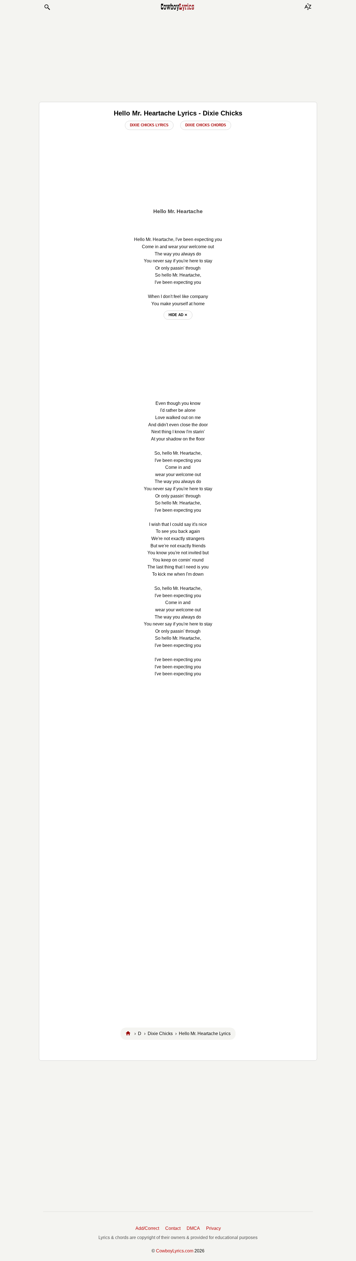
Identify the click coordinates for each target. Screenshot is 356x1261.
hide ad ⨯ (178, 315)
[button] (47, 7)
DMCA (193, 1228)
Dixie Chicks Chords (205, 125)
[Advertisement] (178, 56)
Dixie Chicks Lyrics (149, 125)
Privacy (213, 1228)
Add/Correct (147, 1228)
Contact (173, 1228)
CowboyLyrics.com (174, 1250)
